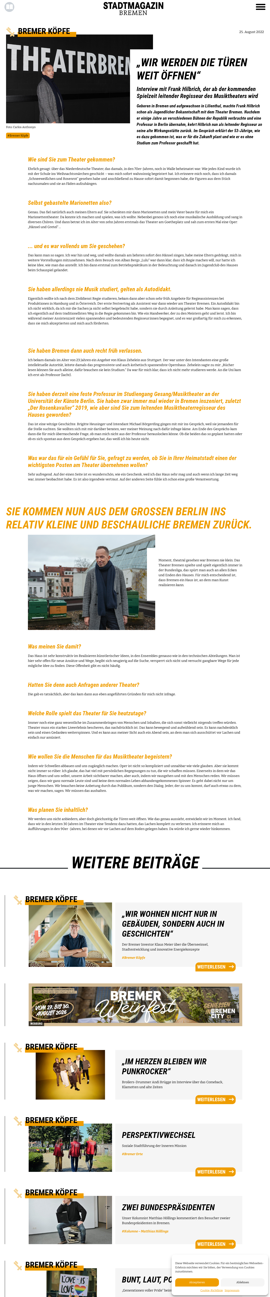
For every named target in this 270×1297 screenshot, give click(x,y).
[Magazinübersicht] (9, 7)
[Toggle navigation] (261, 7)
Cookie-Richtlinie (211, 1290)
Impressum (232, 1290)
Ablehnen (242, 1282)
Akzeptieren (197, 1282)
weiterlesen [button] (211, 967)
